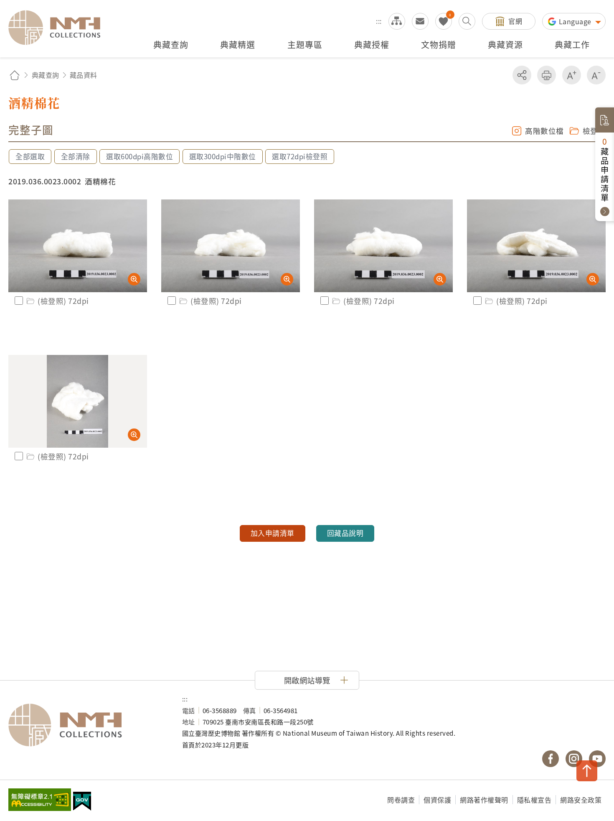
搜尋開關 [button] (467, 21)
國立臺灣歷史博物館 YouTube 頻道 (597, 758)
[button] (307, 680)
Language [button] (576, 21)
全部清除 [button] (75, 156)
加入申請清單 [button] (272, 533)
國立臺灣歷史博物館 (86, 725)
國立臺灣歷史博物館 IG (574, 758)
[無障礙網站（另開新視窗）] (39, 800)
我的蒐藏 (443, 21)
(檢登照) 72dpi (63, 301)
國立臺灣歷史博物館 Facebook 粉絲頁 (550, 758)
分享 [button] (522, 75)
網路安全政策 (580, 799)
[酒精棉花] (77, 245)
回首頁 (14, 75)
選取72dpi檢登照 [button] (299, 156)
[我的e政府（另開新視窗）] (82, 802)
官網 (515, 21)
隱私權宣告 (534, 799)
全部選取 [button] (30, 156)
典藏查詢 (45, 75)
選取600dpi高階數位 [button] (139, 156)
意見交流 (420, 21)
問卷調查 (401, 799)
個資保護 (437, 799)
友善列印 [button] (546, 75)
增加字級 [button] (571, 75)
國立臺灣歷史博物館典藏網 (59, 27)
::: (379, 20)
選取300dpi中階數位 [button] (222, 156)
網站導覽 (396, 21)
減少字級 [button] (596, 75)
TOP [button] (586, 770)
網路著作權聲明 (484, 799)
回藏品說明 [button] (345, 533)
